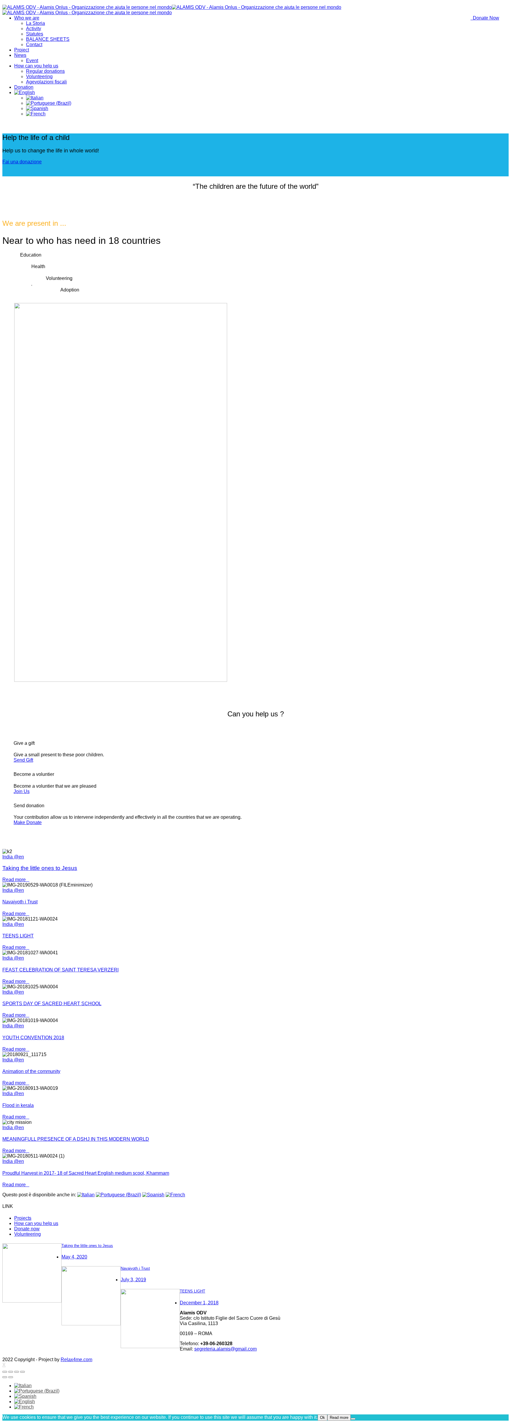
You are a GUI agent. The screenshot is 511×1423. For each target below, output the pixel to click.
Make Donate (28, 822)
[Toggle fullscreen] (16, 1372)
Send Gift (23, 760)
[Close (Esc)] (4, 1372)
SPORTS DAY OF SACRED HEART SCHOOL (51, 1003)
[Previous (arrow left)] (4, 1377)
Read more (15, 879)
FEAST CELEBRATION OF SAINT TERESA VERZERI (60, 969)
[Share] (10, 1372)
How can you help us (36, 1223)
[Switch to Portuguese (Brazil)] (48, 103)
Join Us (22, 791)
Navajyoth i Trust (20, 901)
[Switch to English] (24, 1401)
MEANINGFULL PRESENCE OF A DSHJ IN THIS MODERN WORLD (75, 1139)
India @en (13, 856)
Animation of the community (31, 1071)
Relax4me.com (76, 1359)
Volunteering (27, 1234)
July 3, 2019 (133, 1279)
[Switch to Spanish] (37, 108)
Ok (322, 1417)
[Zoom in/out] (22, 1372)
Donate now (27, 1228)
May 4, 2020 (74, 1256)
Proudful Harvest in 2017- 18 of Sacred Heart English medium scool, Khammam (85, 1173)
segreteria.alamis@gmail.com (225, 1348)
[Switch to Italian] (34, 97)
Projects (22, 1218)
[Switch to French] (36, 113)
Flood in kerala (18, 1105)
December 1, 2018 (199, 1302)
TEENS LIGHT (18, 935)
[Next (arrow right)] (10, 1377)
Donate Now (484, 17)
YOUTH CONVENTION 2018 (33, 1037)
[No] (353, 1419)
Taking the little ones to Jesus (39, 868)
